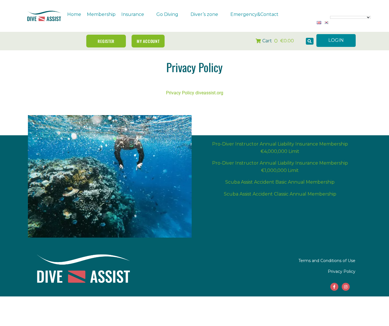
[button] (135, 14)
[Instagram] (346, 287)
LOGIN (336, 40)
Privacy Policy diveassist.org (194, 92)
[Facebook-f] (334, 287)
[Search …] (310, 41)
